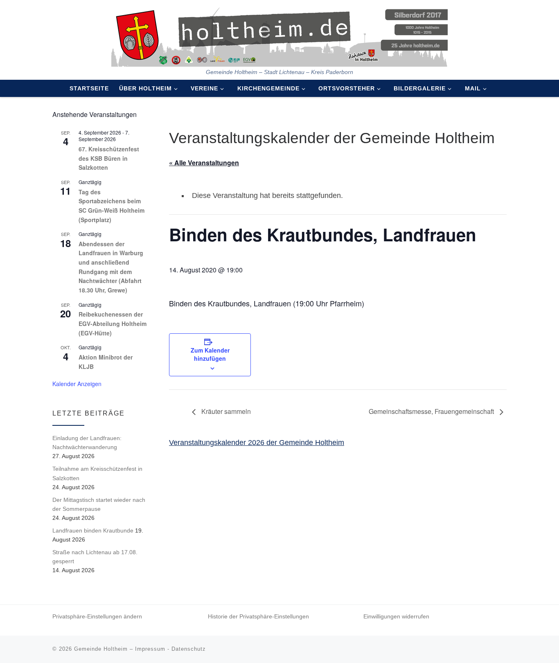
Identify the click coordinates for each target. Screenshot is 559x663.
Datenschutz (188, 649)
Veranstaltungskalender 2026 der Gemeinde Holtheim (256, 442)
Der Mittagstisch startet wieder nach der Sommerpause (98, 504)
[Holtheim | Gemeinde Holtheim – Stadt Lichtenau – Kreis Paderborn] (279, 34)
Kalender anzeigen (76, 384)
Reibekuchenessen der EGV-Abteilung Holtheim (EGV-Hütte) (113, 323)
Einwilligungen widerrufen (396, 617)
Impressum (150, 649)
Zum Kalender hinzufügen (210, 354)
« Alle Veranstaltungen (204, 162)
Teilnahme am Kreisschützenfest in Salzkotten (97, 473)
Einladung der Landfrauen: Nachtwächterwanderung (87, 442)
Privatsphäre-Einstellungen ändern (97, 617)
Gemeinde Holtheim (101, 649)
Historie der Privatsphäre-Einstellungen (258, 617)
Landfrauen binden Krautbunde (92, 530)
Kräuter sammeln (225, 411)
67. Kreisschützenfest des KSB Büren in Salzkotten (109, 158)
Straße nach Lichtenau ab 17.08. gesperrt (94, 556)
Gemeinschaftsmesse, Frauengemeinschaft (432, 411)
